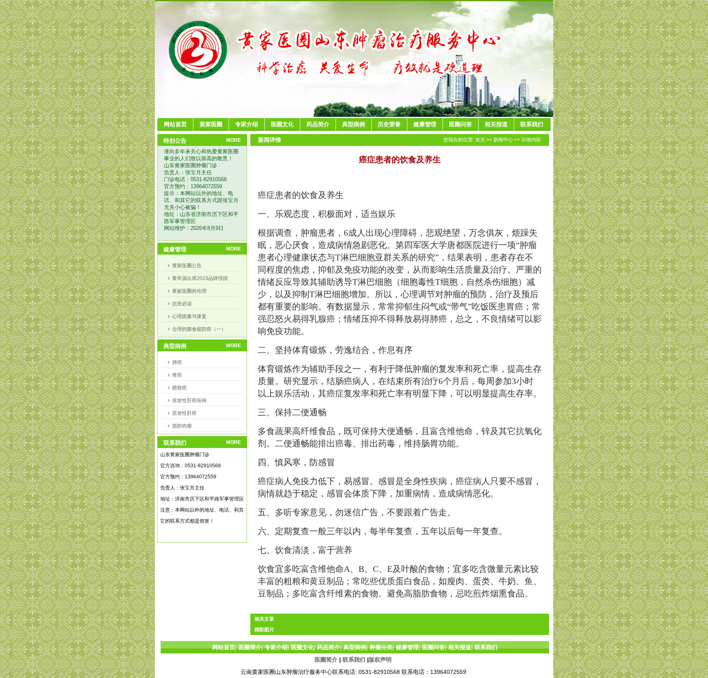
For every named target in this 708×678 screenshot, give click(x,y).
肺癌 (177, 362)
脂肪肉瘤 (182, 426)
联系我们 (354, 659)
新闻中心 (503, 140)
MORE (233, 140)
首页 (480, 140)
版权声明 (380, 659)
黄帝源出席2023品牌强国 (200, 278)
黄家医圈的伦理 (189, 291)
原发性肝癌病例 (189, 400)
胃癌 (177, 375)
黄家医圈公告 (187, 265)
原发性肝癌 (184, 413)
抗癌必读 (182, 304)
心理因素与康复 (189, 316)
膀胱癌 (179, 388)
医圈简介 (326, 659)
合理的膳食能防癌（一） (199, 329)
